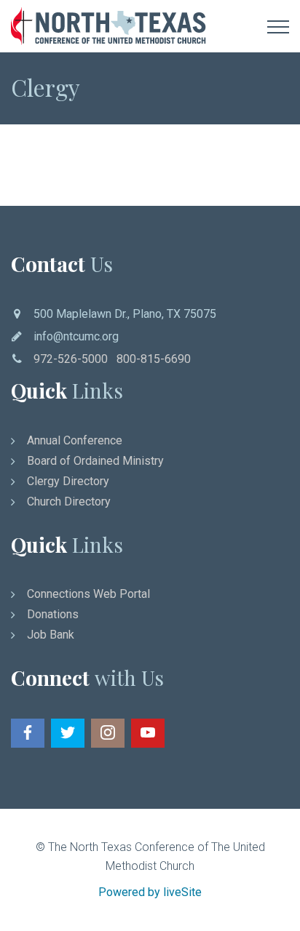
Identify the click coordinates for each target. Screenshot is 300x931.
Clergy (45, 87)
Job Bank (50, 635)
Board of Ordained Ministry (95, 461)
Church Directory (69, 501)
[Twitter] (67, 733)
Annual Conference (74, 440)
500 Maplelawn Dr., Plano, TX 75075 (124, 314)
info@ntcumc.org (76, 336)
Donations (53, 614)
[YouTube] (148, 733)
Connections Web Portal (88, 594)
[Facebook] (27, 733)
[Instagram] (108, 733)
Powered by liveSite (150, 892)
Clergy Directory (68, 481)
